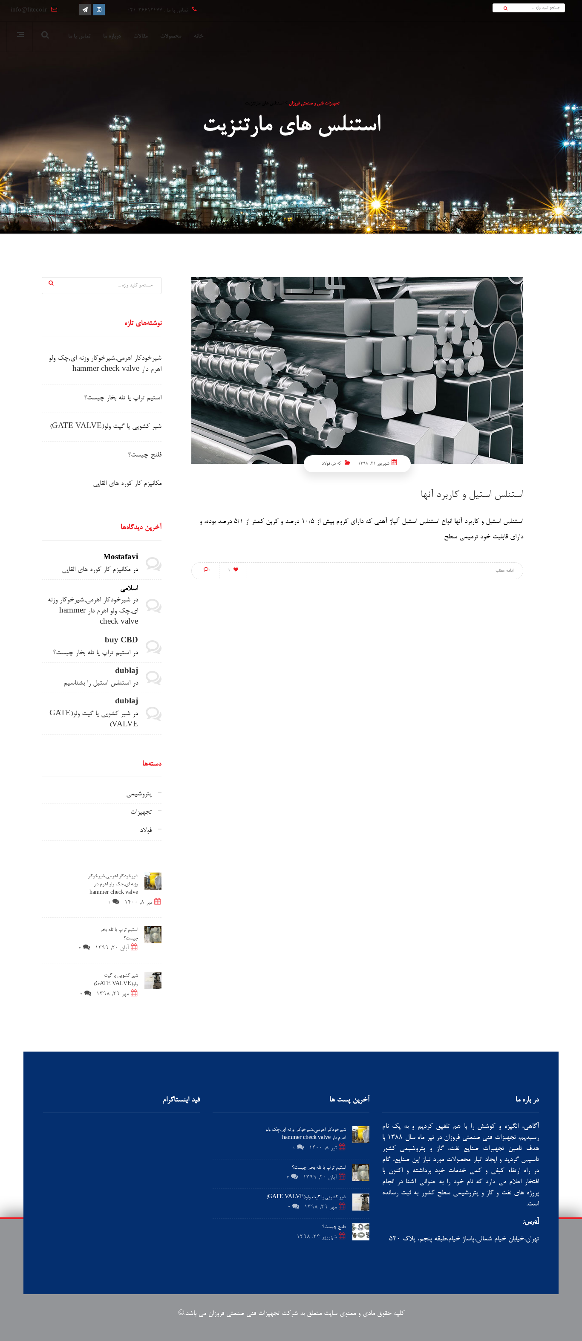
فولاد (326, 463)
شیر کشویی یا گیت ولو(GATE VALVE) (105, 427)
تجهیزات (141, 813)
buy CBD (121, 641)
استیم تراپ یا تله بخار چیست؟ (122, 398)
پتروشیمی (139, 794)
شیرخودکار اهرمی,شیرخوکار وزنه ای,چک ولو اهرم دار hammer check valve (93, 611)
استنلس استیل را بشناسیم (96, 683)
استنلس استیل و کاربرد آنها (472, 495)
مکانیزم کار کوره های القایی (127, 484)
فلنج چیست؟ (144, 455)
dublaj (126, 672)
